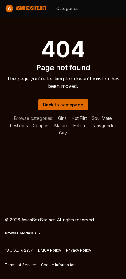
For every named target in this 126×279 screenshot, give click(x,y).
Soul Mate (102, 118)
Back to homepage (63, 104)
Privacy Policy (78, 250)
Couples (41, 125)
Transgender (103, 125)
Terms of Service (20, 265)
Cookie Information (58, 265)
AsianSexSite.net (26, 8)
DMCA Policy (49, 250)
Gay (63, 132)
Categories (67, 8)
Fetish (79, 125)
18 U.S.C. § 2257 (19, 250)
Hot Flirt (79, 118)
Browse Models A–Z (23, 233)
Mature (61, 125)
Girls (62, 118)
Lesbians (19, 125)
